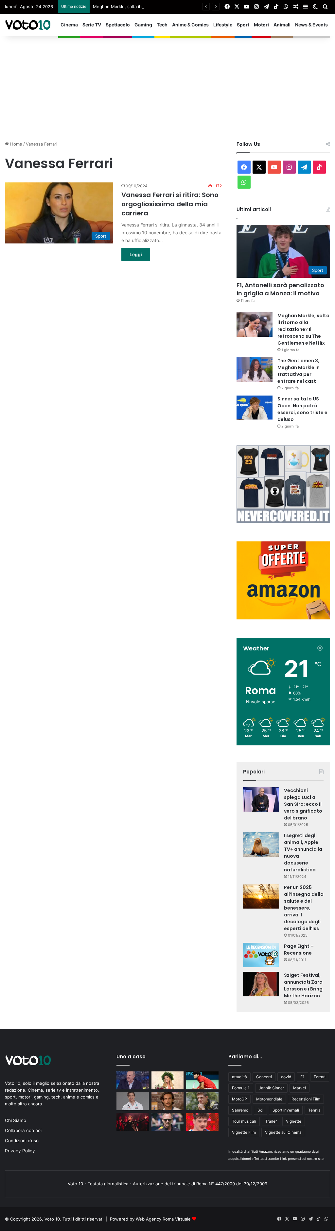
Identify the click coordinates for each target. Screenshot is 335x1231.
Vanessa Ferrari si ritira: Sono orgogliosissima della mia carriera (170, 204)
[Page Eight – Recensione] (261, 955)
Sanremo (240, 1110)
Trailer (271, 1121)
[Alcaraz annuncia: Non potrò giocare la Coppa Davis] (202, 1080)
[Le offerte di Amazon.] (283, 617)
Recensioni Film (305, 1099)
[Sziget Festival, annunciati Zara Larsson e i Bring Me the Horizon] (261, 984)
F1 (302, 1076)
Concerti (264, 1076)
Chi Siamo (15, 1120)
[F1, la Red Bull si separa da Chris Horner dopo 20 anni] (167, 1122)
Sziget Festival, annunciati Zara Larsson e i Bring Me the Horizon (303, 985)
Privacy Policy (20, 1150)
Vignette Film (244, 1132)
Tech (162, 24)
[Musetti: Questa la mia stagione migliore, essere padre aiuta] (167, 1101)
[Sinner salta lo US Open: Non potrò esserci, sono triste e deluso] (255, 408)
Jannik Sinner (271, 1087)
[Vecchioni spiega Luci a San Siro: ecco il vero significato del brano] (261, 799)
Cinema (69, 24)
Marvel (299, 1087)
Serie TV (91, 24)
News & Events (311, 24)
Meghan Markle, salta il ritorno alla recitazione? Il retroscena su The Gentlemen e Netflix (183, 6)
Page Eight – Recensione (299, 949)
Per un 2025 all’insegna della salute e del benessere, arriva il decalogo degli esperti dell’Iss (304, 908)
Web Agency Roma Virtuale (163, 1219)
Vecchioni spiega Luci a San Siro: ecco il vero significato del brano (303, 804)
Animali (282, 24)
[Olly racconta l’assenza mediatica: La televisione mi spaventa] (202, 1122)
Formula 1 (241, 1087)
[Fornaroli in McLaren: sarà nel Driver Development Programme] (202, 1101)
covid (286, 1076)
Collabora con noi (23, 1130)
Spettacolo (118, 24)
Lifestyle (222, 24)
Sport (243, 24)
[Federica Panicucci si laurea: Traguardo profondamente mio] (167, 1080)
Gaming (143, 24)
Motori (261, 24)
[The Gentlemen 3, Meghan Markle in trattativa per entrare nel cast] (255, 369)
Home (15, 144)
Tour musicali (244, 1121)
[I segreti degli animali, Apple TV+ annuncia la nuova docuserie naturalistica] (261, 844)
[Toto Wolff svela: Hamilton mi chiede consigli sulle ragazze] (132, 1101)
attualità (239, 1076)
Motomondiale (269, 1099)
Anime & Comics (190, 24)
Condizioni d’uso (22, 1140)
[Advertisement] (167, 85)
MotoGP (239, 1099)
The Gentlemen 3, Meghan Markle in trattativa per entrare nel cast (298, 370)
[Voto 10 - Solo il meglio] (28, 25)
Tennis (314, 1110)
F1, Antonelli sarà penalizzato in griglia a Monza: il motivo (280, 289)
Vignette (293, 1121)
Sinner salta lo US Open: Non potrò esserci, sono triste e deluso (302, 409)
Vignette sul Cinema (283, 1132)
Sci (260, 1110)
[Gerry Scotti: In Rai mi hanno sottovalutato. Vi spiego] (132, 1080)
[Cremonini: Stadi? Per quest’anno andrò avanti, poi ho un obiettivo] (132, 1122)
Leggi (136, 254)
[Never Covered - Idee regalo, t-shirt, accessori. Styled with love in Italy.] (283, 521)
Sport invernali (286, 1110)
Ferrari (320, 1076)
